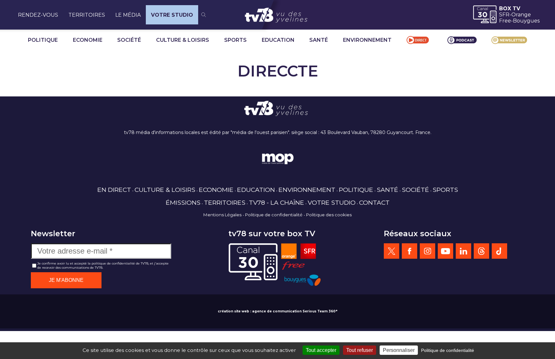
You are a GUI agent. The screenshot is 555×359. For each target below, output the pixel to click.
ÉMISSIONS (183, 202)
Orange (521, 15)
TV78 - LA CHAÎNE (276, 202)
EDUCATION (278, 40)
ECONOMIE (87, 40)
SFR (504, 15)
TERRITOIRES (86, 15)
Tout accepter (321, 350)
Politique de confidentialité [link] (447, 350)
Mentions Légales (222, 214)
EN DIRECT (114, 189)
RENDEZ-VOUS (38, 15)
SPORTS (235, 40)
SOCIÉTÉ (129, 40)
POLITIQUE (43, 40)
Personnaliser (399, 350)
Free (505, 21)
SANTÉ (318, 40)
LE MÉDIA (128, 15)
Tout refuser (359, 350)
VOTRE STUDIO (172, 15)
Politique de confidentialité (274, 214)
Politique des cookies (329, 214)
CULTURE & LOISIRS (182, 40)
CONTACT (374, 202)
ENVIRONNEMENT (367, 40)
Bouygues (526, 21)
